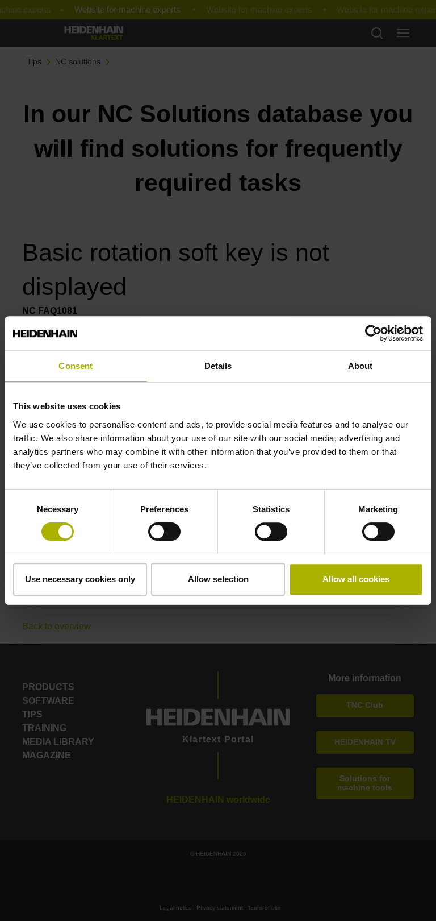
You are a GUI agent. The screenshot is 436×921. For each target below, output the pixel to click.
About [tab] (360, 366)
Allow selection (218, 579)
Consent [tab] (75, 366)
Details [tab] (218, 366)
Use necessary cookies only (80, 579)
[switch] (164, 531)
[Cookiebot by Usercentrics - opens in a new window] (373, 333)
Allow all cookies (355, 579)
